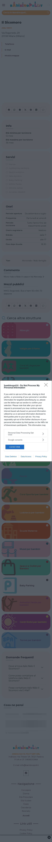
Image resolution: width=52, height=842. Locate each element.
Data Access (26, 456)
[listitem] (26, 434)
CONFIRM (14, 447)
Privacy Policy (41, 456)
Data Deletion (11, 456)
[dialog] (26, 421)
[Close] (46, 385)
